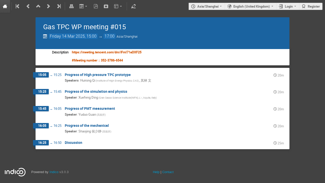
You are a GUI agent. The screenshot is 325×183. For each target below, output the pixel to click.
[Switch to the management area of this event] (133, 6)
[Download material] (106, 6)
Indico (54, 172)
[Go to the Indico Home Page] (5, 6)
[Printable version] (71, 6)
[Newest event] (58, 6)
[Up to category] (38, 6)
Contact (168, 172)
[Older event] (28, 6)
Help (156, 172)
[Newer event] (48, 6)
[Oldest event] (18, 6)
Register (314, 6)
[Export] (83, 6)
